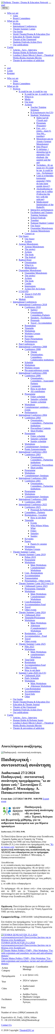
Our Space (35, 225)
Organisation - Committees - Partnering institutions (42, 423)
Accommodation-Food (35, 604)
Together (35, 220)
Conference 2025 (33, 507)
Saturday (35, 533)
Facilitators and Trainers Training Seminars (42, 213)
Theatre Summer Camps (24, 552)
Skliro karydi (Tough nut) (42, 119)
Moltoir (22, 299)
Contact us (29, 233)
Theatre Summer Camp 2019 (32, 554)
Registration (30, 325)
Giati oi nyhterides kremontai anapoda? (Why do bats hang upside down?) (44, 180)
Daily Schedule (32, 678)
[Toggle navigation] (50, 3)
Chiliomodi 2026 (32, 675)
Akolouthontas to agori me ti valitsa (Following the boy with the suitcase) (44, 194)
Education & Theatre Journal (26, 704)
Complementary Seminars (37, 446)
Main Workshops (38, 565)
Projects (16, 89)
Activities (29, 296)
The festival (30, 257)
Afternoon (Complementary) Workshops (39, 628)
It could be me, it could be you (33, 91)
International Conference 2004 (33, 415)
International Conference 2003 (33, 452)
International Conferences (25, 302)
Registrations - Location (36, 515)
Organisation (31, 262)
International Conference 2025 (33, 504)
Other (27, 696)
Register (11, 73)
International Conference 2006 (33, 373)
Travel (28, 607)
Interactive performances (42, 210)
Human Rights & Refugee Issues (28, 720)
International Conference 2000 (33, 499)
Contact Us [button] (6, 1025)
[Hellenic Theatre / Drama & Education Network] (24, 2)
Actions (28, 104)
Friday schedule (38, 396)
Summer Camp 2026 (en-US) (32, 673)
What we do (12, 86)
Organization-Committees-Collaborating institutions (42, 357)
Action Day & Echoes (35, 289)
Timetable (29, 328)
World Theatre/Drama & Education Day (31, 702)
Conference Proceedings (42, 465)
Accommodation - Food (36, 636)
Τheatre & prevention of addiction (28, 728)
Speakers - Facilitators (41, 317)
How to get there (38, 388)
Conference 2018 (33, 307)
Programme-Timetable (35, 588)
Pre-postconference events (37, 370)
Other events (30, 610)
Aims (15, 81)
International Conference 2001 (33, 478)
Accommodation (32, 575)
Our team (29, 102)
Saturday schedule (39, 399)
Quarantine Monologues (42, 228)
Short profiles (37, 467)
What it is (29, 96)
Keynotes (29, 336)
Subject (34, 310)
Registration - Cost (33, 633)
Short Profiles (37, 431)
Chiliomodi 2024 (32, 615)
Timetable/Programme (35, 617)
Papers (28, 541)
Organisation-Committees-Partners (40, 313)
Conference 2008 (33, 349)
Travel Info (30, 694)
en (2, 5)
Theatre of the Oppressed (24, 707)
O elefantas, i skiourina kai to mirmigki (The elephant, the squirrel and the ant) (43, 156)
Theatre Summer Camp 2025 (32, 644)
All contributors (38, 391)
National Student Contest (42, 223)
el (4, 5)
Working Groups (32, 333)
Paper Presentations (34, 339)
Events (34, 523)
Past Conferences (27, 344)
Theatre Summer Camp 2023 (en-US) (36, 583)
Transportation (31, 578)
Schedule (29, 362)
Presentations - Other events (37, 581)
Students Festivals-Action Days (27, 709)
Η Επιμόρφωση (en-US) (42, 112)
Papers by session (39, 544)
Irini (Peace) (42, 146)
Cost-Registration (33, 602)
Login (10, 70)
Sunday (34, 536)
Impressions (30, 286)
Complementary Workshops (38, 569)
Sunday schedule (38, 402)
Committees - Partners (35, 512)
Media (28, 99)
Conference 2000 (33, 502)
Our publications (20, 712)
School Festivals (38, 217)
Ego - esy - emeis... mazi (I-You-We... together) (43, 132)
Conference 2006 (33, 375)
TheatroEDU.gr (26, 1030)
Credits (28, 283)
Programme (30, 394)
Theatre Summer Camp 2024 (32, 612)
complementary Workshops (38, 655)
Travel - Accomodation (41, 323)
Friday (34, 531)
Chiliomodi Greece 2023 (36, 586)
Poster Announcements (35, 449)
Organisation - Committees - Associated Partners (42, 381)
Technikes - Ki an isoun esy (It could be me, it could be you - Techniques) (44, 169)
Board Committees (21, 83)
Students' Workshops (40, 115)
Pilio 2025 (29, 646)
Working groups (32, 367)
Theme (34, 352)
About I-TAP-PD (33, 294)
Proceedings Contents (41, 428)
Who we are (12, 78)
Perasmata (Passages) (41, 124)
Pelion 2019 (30, 557)
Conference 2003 (33, 454)
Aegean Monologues (40, 231)
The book (29, 254)
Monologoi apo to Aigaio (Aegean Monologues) (44, 141)
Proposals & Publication (42, 510)
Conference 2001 (33, 481)
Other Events (31, 667)
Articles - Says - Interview (25, 717)
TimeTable (29, 659)
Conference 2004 (33, 417)
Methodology (31, 267)
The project (30, 249)
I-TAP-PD (23, 291)
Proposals (35, 320)
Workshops (30, 331)
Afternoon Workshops (41, 686)
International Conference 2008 (33, 346)
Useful (10, 715)
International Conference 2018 (33, 304)
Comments (35, 386)
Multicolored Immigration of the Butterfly (45, 204)
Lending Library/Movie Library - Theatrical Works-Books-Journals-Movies (33, 724)
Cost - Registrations (34, 573)
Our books (18, 699)
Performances (31, 341)
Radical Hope (25, 260)
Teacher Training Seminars (38, 108)
